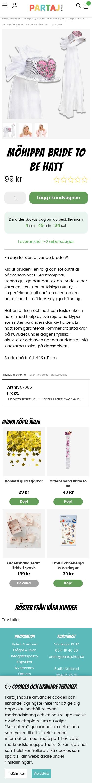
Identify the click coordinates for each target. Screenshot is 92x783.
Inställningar (16, 773)
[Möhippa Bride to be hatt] (46, 118)
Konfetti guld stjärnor (24, 481)
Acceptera (41, 773)
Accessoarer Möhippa (50, 18)
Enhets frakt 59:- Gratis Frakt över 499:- (45, 399)
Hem (5, 18)
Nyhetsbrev (24, 668)
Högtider (15, 18)
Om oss (24, 674)
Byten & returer (25, 644)
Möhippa (29, 18)
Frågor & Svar (24, 650)
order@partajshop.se (66, 657)
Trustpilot (11, 620)
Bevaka (24, 583)
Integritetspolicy (24, 656)
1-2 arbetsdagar (58, 242)
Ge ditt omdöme (39, 375)
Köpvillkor (24, 662)
